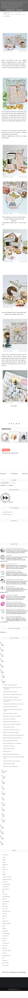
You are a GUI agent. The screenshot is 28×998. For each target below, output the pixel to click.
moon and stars (5, 943)
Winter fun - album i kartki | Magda (11, 732)
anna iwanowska (6, 933)
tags (3, 891)
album (3, 872)
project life (4, 881)
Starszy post (25, 473)
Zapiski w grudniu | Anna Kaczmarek (11, 754)
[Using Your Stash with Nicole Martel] (23, 437)
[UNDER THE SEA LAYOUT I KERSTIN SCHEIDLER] (4, 437)
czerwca (4, 793)
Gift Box (12, 14)
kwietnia (4, 804)
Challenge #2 (9, 555)
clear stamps (5, 854)
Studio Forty (3, 632)
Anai (3, 918)
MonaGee (4, 960)
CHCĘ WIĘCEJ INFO (10, 10)
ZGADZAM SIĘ (19, 10)
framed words (5, 935)
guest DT (4, 899)
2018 (2, 832)
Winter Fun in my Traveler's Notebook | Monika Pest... (14, 757)
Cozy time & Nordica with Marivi (10, 713)
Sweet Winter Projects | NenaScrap (11, 697)
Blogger (24, 972)
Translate (11, 485)
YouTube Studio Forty (7, 514)
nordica (24, 14)
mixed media (5, 906)
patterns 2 (4, 916)
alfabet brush (5, 921)
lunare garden (18, 14)
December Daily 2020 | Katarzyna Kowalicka (13, 704)
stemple (4, 859)
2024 (2, 649)
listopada (4, 681)
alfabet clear (5, 931)
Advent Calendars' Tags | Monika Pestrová (13, 694)
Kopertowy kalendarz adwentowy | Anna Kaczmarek (12, 700)
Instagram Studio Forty (7, 512)
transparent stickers (6, 879)
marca (3, 809)
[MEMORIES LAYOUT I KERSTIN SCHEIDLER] (14, 437)
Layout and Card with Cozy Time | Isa (12, 729)
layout (3, 857)
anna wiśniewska (6, 955)
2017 (2, 837)
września (4, 776)
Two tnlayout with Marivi (9, 746)
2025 (2, 643)
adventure (4, 948)
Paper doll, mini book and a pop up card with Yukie (13, 710)
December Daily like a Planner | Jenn (11, 721)
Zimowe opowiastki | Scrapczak (10, 691)
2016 (2, 842)
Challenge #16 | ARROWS (12, 595)
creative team (5, 886)
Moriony (4, 940)
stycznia (4, 820)
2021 (2, 665)
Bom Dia (11, 12)
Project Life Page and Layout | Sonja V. (12, 761)
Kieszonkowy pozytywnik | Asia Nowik (14, 579)
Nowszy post (3, 473)
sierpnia (4, 782)
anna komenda (5, 889)
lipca (3, 787)
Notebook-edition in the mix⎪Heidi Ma (14, 548)
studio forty (5, 869)
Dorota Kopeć (5, 965)
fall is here (4, 945)
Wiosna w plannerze (10, 586)
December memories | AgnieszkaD (11, 766)
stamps (4, 867)
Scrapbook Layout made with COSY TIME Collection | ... (12, 688)
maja (3, 798)
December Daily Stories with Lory (11, 706)
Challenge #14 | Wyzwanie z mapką (14, 602)
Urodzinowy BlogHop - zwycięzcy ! (14, 571)
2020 (2, 671)
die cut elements (6, 896)
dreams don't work (6, 911)
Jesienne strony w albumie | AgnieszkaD (12, 724)
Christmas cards (18, 12)
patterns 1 (4, 938)
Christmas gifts (6, 14)
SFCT (3, 958)
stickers (4, 862)
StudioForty (17, 989)
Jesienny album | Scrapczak (9, 763)
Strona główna (14, 473)
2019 (2, 826)
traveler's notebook (6, 876)
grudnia (4, 676)
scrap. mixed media (6, 950)
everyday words (6, 901)
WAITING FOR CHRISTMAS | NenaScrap (12, 737)
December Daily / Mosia (11, 564)
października (5, 771)
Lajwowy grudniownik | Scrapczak (11, 740)
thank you (4, 953)
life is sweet (5, 908)
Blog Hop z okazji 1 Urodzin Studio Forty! (15, 609)
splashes (4, 928)
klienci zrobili (5, 962)
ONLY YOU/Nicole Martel (9, 748)
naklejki (4, 874)
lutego (4, 814)
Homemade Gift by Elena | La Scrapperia (12, 716)
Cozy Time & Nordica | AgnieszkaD (14, 616)
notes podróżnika (6, 884)
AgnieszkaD (5, 864)
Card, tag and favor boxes (9, 727)
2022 (2, 660)
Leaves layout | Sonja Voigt (9, 718)
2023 (2, 654)
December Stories (7, 751)
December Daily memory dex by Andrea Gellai (13, 735)
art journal (4, 894)
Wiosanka (4, 903)
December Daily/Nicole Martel (10, 685)
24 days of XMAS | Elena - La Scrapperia (12, 743)
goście (3, 926)
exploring (4, 913)
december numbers (6, 923)
